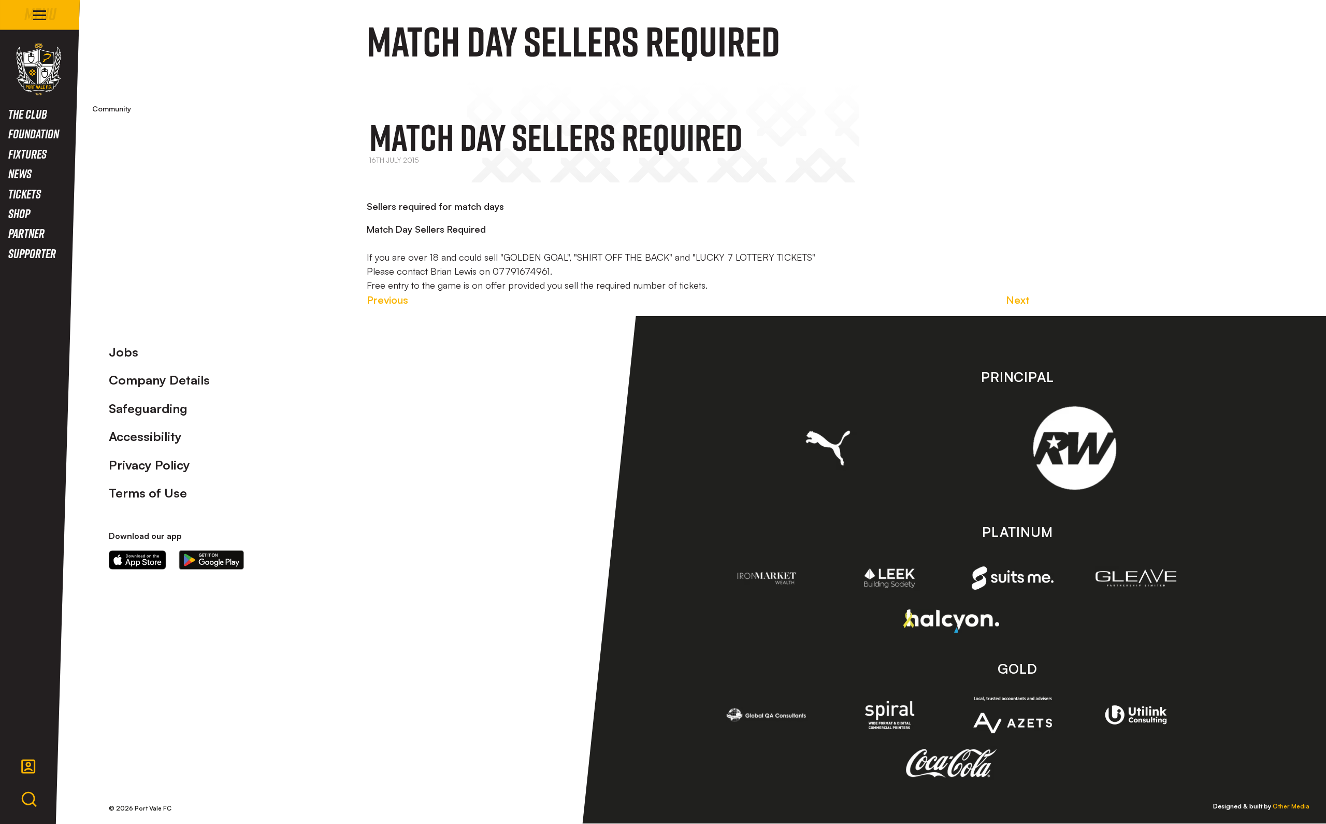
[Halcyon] (951, 621)
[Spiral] (890, 715)
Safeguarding (148, 408)
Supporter (32, 253)
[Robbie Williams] (1074, 448)
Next (1018, 299)
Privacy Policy (149, 465)
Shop (19, 213)
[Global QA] (767, 715)
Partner (26, 232)
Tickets (24, 193)
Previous (387, 299)
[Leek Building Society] (890, 578)
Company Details (159, 380)
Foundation (33, 133)
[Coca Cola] (951, 763)
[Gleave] (1136, 578)
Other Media (1291, 806)
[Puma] (828, 448)
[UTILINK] (1136, 714)
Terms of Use (148, 493)
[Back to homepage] (38, 69)
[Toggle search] (29, 799)
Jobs (123, 352)
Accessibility (145, 436)
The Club (27, 113)
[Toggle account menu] (28, 766)
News (20, 173)
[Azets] (1013, 715)
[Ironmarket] (767, 578)
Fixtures (27, 153)
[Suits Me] (1013, 578)
